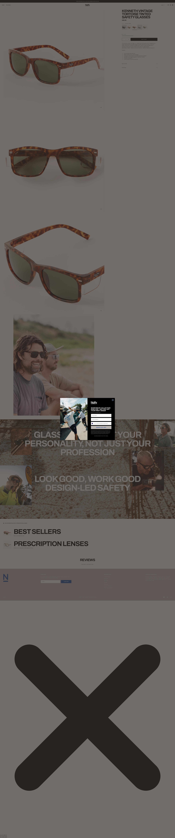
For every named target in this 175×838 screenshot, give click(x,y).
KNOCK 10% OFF (101, 427)
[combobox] (93, 423)
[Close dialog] (112, 400)
